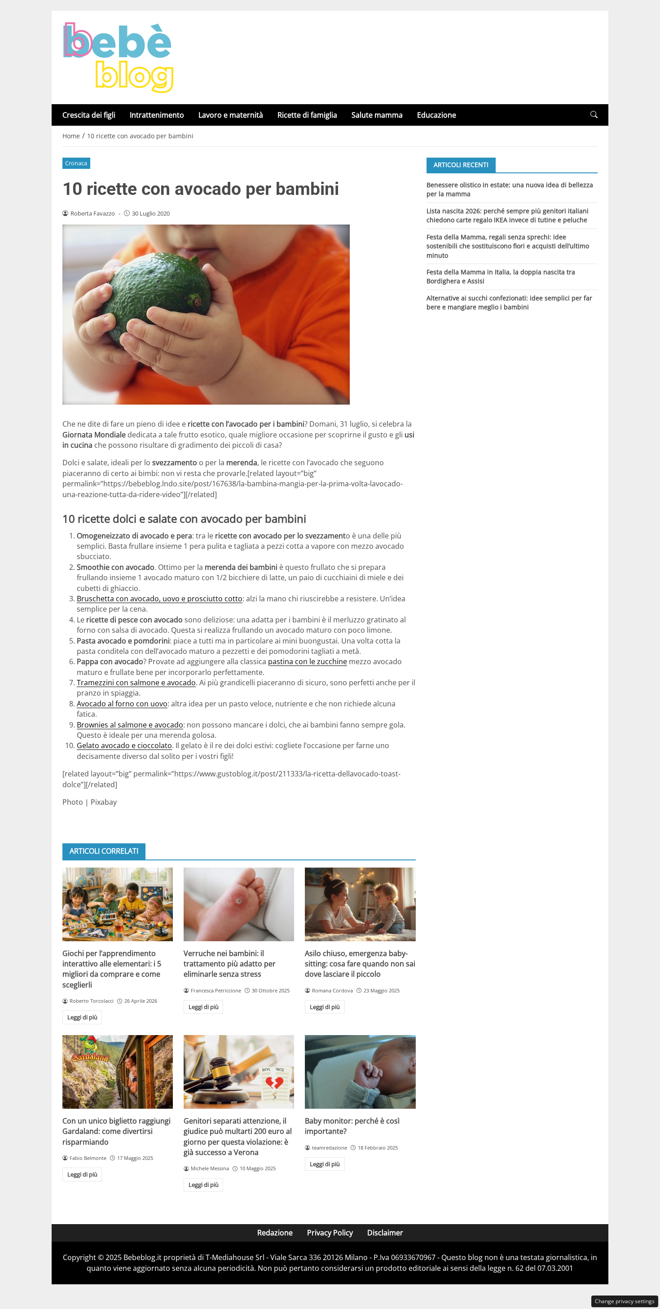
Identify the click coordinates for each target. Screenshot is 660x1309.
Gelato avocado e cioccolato (124, 745)
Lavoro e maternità (230, 115)
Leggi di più (82, 1017)
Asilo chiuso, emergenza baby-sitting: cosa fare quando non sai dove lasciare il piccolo (360, 963)
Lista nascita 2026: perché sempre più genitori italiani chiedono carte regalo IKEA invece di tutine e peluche (508, 215)
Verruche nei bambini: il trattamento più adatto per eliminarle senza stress (230, 963)
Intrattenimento (157, 115)
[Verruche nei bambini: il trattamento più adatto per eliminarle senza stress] (239, 904)
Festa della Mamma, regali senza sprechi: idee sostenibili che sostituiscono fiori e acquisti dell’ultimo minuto (508, 245)
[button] (594, 115)
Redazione (275, 1233)
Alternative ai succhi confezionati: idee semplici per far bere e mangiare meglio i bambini (509, 302)
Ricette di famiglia (307, 115)
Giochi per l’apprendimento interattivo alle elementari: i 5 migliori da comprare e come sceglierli (111, 969)
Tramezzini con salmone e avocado (136, 683)
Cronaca (76, 163)
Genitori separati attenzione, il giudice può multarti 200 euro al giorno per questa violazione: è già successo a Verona (238, 1136)
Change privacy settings (625, 1301)
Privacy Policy (330, 1233)
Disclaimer (385, 1233)
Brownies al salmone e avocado (130, 725)
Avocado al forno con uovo (122, 704)
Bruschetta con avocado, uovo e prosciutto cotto (159, 599)
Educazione (436, 115)
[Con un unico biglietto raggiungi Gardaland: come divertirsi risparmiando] (117, 1072)
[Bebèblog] (118, 57)
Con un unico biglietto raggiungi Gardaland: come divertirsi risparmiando (116, 1131)
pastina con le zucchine (307, 661)
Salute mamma (377, 115)
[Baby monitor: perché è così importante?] (360, 1072)
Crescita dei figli (88, 115)
